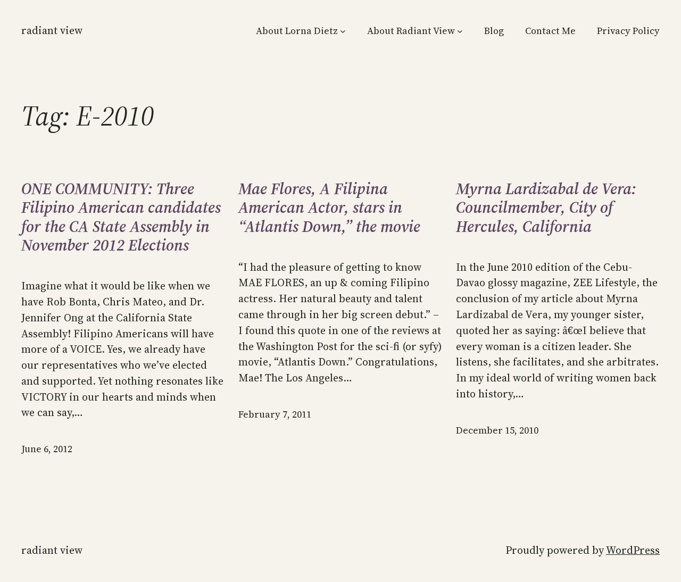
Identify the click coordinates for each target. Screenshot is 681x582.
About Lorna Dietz (297, 30)
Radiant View (51, 30)
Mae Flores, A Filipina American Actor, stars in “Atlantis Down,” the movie (329, 207)
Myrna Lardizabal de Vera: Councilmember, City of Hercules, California (546, 207)
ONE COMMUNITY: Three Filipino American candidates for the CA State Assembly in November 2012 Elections (121, 217)
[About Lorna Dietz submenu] (343, 31)
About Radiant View (411, 30)
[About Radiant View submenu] (460, 31)
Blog (494, 30)
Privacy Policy (628, 30)
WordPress (633, 550)
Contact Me (550, 30)
